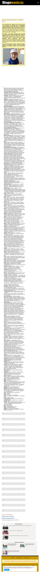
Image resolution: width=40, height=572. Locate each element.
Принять (6, 569)
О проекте (12, 557)
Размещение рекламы (19, 557)
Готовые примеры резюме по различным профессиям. (12, 545)
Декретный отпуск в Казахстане (8, 516)
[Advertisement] (13, 11)
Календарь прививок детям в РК (8, 518)
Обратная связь (26, 557)
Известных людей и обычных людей (29, 545)
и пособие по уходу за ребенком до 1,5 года (13, 551)
